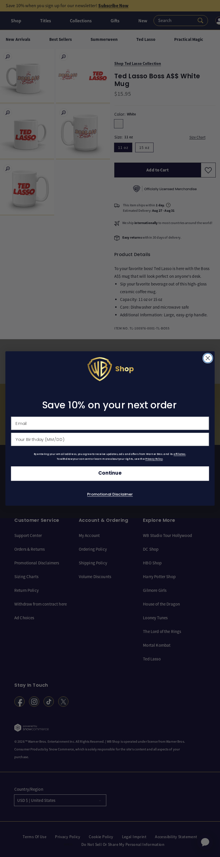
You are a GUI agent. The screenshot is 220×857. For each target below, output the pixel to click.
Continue (109, 473)
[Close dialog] (208, 358)
